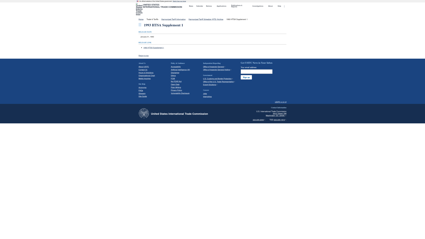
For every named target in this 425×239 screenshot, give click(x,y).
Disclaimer (175, 72)
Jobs (205, 93)
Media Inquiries (145, 78)
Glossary (142, 93)
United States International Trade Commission (162, 5)
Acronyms (142, 87)
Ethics (173, 75)
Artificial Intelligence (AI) (180, 69)
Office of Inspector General (213, 66)
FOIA (173, 78)
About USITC (144, 66)
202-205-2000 (258, 120)
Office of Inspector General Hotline (216, 69)
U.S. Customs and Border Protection (217, 78)
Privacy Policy (176, 90)
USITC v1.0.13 (280, 102)
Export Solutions (209, 84)
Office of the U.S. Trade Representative (218, 81)
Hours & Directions (146, 72)
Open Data (175, 84)
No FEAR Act (176, 81)
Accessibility (176, 66)
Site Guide (143, 96)
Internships (207, 96)
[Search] (287, 6)
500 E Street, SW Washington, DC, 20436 (276, 114)
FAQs (141, 90)
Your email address (248, 67)
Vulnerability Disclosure (180, 93)
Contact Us (143, 69)
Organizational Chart (147, 75)
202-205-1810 (279, 120)
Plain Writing (176, 87)
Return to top (144, 55)
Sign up (246, 77)
